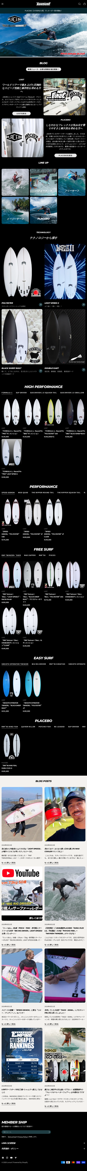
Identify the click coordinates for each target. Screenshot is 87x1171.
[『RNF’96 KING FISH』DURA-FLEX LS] (12, 746)
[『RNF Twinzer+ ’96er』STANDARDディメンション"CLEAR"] (12, 620)
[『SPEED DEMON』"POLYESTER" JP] (33, 512)
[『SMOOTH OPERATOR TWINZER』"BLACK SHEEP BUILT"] (12, 683)
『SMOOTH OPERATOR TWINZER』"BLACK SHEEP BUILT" (11, 705)
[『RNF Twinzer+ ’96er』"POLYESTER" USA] (54, 574)
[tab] (7, 392)
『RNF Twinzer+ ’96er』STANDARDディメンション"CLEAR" (10, 642)
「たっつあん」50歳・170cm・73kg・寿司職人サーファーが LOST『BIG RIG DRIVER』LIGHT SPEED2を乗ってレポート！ (22, 931)
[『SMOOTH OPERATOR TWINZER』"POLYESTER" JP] (33, 683)
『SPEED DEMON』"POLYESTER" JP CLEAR (54, 534)
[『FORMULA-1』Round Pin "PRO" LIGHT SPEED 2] (12, 452)
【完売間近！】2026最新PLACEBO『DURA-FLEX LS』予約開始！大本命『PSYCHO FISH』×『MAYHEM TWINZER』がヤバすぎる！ (64, 931)
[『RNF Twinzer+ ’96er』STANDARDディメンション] (75, 574)
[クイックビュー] (19, 402)
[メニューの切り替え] (2, 4)
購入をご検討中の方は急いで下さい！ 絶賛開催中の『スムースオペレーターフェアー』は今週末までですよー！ (64, 1092)
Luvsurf (9, 1162)
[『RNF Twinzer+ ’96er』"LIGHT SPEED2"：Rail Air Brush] (12, 574)
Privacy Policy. (22, 1137)
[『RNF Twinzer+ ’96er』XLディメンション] (33, 620)
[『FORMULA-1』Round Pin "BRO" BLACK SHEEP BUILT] (75, 412)
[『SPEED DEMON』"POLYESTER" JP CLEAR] (54, 512)
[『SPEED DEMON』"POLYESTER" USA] (12, 512)
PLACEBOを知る (65, 155)
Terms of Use (12, 1137)
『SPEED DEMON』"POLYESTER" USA (10, 534)
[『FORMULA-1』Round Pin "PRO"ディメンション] (12, 412)
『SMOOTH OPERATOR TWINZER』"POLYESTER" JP (32, 705)
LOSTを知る (22, 113)
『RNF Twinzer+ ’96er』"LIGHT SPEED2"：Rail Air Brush (11, 596)
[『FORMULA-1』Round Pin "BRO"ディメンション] (33, 412)
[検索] (79, 4)
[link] (43, 35)
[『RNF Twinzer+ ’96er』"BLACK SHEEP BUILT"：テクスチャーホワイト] (33, 574)
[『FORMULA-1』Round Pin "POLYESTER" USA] (54, 412)
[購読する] (49, 1132)
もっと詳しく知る (9, 862)
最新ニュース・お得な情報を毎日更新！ (43, 69)
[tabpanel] (43, 438)
